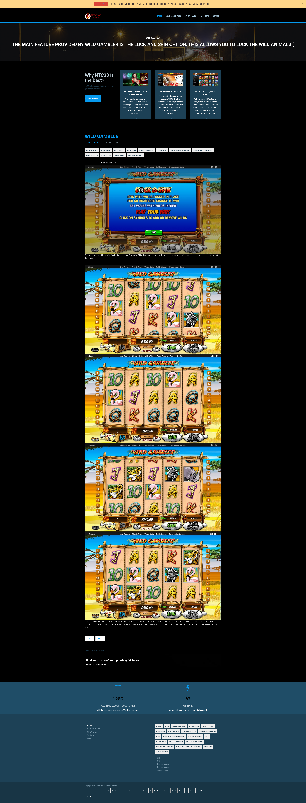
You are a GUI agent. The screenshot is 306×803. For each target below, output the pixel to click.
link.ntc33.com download (180, 150)
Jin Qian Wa (208, 746)
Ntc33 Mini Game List (92, 143)
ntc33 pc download (176, 741)
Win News (205, 16)
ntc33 (158, 736)
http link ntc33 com (195, 736)
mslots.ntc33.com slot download (188, 746)
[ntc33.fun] (94, 16)
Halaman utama (163, 764)
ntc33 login (131, 150)
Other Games (190, 16)
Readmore (94, 98)
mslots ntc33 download (164, 746)
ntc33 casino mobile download (174, 736)
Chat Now (102, 665)
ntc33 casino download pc (202, 150)
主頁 (158, 758)
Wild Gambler (102, 136)
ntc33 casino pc (92, 155)
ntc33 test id (106, 155)
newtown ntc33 (173, 731)
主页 (158, 761)
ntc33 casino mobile (146, 150)
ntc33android (194, 726)
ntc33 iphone (160, 731)
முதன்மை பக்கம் (162, 770)
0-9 (201, 790)
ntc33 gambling (92, 150)
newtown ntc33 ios (189, 731)
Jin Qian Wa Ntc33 (162, 752)
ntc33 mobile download (207, 731)
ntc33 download (208, 726)
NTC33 (159, 16)
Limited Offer (100, 4)
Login (89, 796)
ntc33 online (105, 150)
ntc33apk (159, 726)
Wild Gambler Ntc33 (135, 155)
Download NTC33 (173, 16)
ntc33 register (161, 741)
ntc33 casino (118, 150)
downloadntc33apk (179, 726)
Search (216, 16)
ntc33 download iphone (194, 741)
